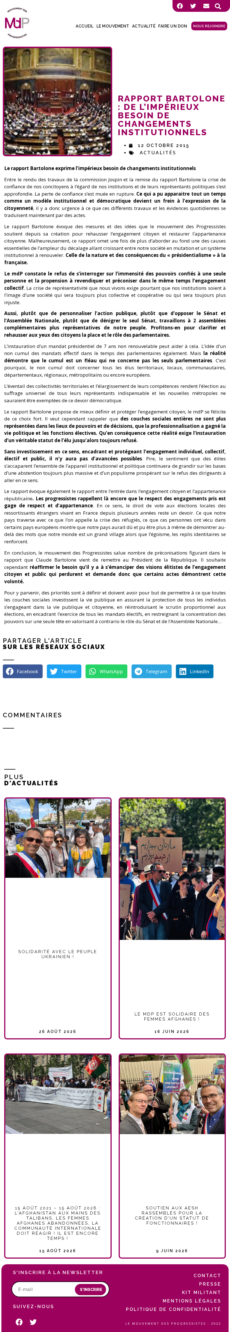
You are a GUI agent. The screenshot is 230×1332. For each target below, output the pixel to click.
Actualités (158, 152)
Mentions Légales (192, 1301)
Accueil (85, 26)
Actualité (144, 26)
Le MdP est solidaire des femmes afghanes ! (172, 1017)
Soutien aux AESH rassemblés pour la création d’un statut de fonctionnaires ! (172, 1216)
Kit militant (201, 1292)
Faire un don (172, 26)
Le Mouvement (112, 26)
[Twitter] (193, 6)
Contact (207, 1275)
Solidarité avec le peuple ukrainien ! (57, 954)
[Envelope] (206, 6)
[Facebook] (180, 6)
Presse (210, 1284)
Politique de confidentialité (173, 1309)
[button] (218, 6)
